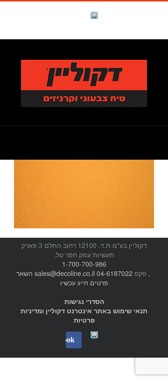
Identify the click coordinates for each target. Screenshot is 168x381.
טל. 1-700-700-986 (123, 54)
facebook (71, 17)
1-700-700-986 (84, 263)
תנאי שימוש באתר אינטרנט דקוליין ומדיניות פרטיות (84, 315)
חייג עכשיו (74, 282)
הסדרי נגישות (84, 301)
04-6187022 (115, 273)
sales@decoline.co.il (65, 273)
